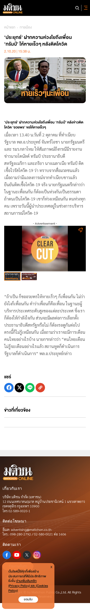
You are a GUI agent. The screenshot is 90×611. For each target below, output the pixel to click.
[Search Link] (77, 8)
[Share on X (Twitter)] (19, 387)
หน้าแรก (9, 27)
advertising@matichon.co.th (31, 529)
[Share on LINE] (30, 387)
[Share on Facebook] (9, 387)
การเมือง (26, 27)
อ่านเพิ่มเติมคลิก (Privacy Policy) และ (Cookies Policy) (28, 585)
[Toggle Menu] (84, 8)
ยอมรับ (28, 599)
